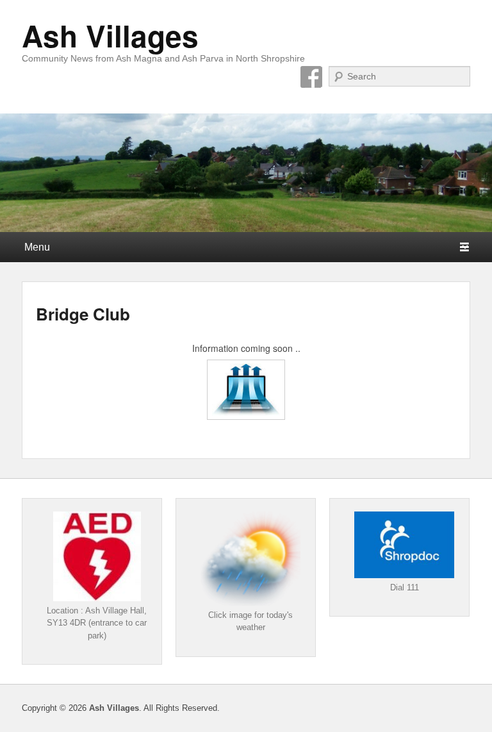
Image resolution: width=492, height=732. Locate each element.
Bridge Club (83, 314)
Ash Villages (110, 35)
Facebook (311, 77)
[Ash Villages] (246, 172)
